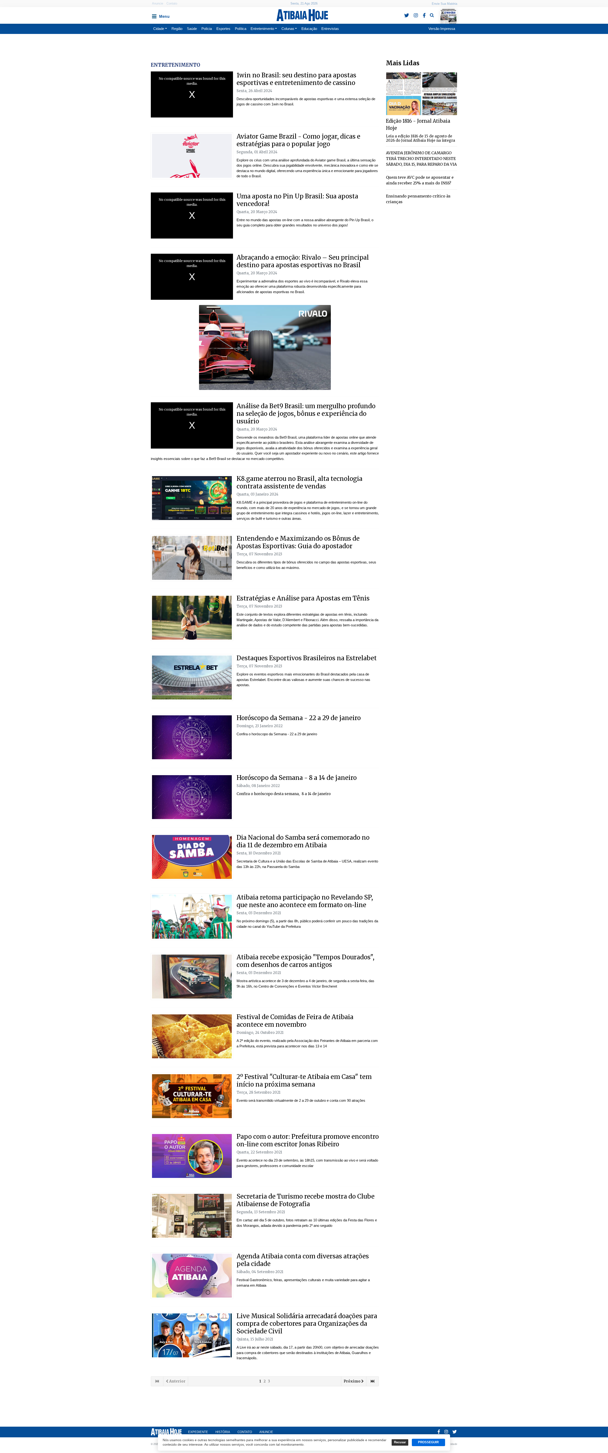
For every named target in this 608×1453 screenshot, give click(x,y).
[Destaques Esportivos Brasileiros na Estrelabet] (192, 677)
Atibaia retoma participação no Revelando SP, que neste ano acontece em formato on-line (305, 901)
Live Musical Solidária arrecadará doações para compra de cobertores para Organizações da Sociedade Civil (307, 1323)
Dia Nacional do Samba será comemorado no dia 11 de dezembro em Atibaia (303, 841)
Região (176, 29)
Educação (309, 29)
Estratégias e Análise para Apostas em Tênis (303, 598)
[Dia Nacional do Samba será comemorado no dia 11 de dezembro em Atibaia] (192, 857)
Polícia (206, 29)
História (222, 1432)
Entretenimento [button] (262, 29)
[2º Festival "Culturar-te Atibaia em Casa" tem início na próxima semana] (192, 1096)
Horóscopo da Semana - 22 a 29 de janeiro (299, 718)
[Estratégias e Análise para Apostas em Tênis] (192, 618)
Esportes (223, 29)
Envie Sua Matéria (444, 3)
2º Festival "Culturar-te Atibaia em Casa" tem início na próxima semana (304, 1080)
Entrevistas (330, 29)
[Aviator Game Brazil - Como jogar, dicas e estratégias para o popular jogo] (192, 156)
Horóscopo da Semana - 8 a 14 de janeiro (297, 778)
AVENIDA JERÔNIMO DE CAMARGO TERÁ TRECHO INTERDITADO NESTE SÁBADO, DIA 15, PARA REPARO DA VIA (421, 158)
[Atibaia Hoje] (302, 15)
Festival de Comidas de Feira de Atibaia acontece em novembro (295, 1020)
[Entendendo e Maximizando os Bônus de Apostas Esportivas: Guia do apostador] (192, 558)
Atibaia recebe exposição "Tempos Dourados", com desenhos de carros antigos (305, 961)
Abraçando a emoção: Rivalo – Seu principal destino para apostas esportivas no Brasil (303, 261)
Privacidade (450, 1444)
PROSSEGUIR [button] (428, 1442)
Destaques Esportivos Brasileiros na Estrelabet (307, 658)
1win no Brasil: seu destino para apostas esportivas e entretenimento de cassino (296, 79)
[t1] (192, 1216)
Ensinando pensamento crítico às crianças (418, 199)
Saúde (192, 29)
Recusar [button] (400, 1442)
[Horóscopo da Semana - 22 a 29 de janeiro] (192, 737)
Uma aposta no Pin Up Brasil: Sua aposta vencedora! (297, 200)
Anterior (177, 1381)
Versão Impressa (441, 29)
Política (240, 29)
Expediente (198, 1432)
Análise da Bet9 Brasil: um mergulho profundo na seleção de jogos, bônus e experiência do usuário (306, 413)
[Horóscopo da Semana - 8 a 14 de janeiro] (192, 797)
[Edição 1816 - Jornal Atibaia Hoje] (421, 93)
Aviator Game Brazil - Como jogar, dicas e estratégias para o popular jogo (298, 140)
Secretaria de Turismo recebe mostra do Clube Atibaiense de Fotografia (306, 1200)
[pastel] (192, 1036)
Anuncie (157, 3)
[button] (154, 15)
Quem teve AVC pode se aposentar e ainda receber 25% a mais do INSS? (420, 180)
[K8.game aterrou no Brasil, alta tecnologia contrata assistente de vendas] (192, 498)
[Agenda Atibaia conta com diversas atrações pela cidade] (192, 1275)
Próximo (352, 1381)
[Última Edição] (448, 12)
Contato (171, 3)
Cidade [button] (158, 29)
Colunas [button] (287, 29)
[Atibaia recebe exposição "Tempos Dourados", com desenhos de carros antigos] (192, 976)
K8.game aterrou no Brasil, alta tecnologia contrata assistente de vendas (299, 482)
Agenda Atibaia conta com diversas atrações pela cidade (303, 1260)
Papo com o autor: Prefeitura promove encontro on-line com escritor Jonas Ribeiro (308, 1140)
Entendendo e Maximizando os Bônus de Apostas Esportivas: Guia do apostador (298, 542)
